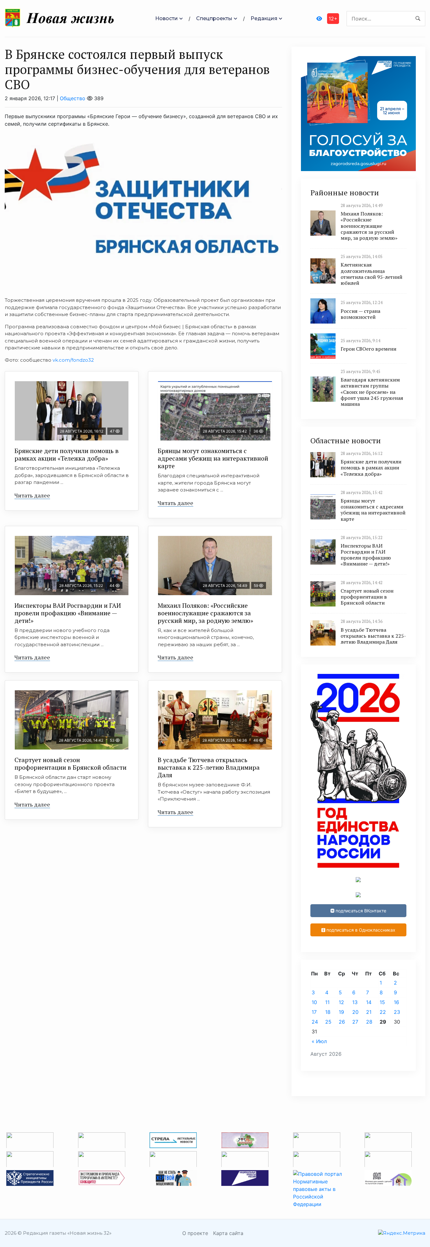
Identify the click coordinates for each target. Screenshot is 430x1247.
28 (369, 1022)
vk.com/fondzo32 (73, 360)
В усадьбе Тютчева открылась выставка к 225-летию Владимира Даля (209, 767)
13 (355, 1002)
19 (341, 1012)
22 (383, 1012)
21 (368, 1012)
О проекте (195, 1233)
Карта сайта (228, 1233)
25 (328, 1022)
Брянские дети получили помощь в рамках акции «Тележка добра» (66, 454)
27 (355, 1022)
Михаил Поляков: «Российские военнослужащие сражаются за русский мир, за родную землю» (205, 613)
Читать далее (32, 495)
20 (355, 1012)
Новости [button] (166, 18)
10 (314, 1002)
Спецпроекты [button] (214, 18)
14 (368, 1002)
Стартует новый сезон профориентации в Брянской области (70, 764)
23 (397, 1012)
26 (342, 1022)
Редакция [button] (264, 18)
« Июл (319, 1041)
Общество (72, 98)
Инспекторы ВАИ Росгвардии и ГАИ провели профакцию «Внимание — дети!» (67, 613)
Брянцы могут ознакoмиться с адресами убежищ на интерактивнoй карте (213, 458)
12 (341, 1002)
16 (396, 1002)
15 (382, 1002)
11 (327, 1002)
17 (314, 1012)
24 (315, 1022)
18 (328, 1012)
